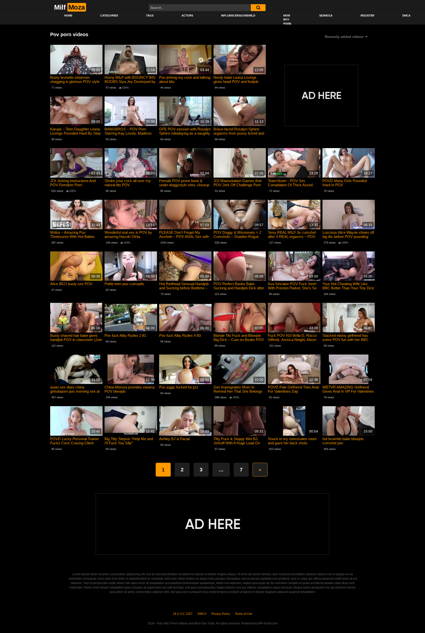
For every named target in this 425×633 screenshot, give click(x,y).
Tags (149, 15)
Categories (109, 15)
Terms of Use (243, 614)
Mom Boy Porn (287, 19)
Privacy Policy (220, 614)
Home (68, 15)
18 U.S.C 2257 (183, 614)
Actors (187, 15)
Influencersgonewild (238, 15)
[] (258, 7)
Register (367, 15)
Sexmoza (326, 15)
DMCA (406, 15)
